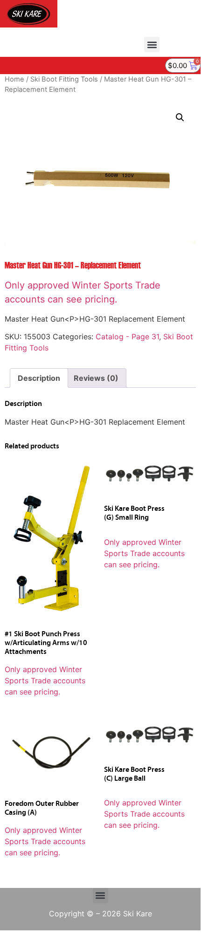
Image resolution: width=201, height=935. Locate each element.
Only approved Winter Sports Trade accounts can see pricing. (45, 680)
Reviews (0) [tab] (96, 378)
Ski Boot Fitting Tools (64, 79)
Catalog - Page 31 (127, 336)
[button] (151, 44)
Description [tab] (39, 378)
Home (14, 79)
